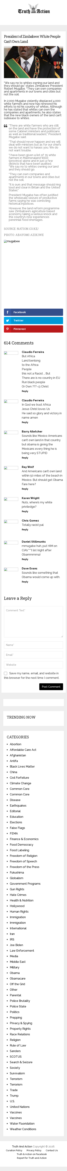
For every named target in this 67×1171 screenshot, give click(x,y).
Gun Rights (17, 889)
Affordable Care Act (23, 750)
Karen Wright (30, 498)
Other (13, 989)
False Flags (17, 828)
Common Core (19, 789)
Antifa (14, 761)
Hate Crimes (18, 895)
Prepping (16, 1017)
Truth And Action (22, 1146)
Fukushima (17, 872)
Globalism (16, 878)
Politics (14, 1012)
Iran (12, 934)
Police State (18, 1006)
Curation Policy (14, 1150)
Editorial (15, 811)
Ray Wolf (28, 467)
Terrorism (16, 1079)
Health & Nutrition (21, 900)
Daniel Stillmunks (34, 541)
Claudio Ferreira (33, 352)
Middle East (18, 962)
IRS (12, 939)
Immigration (18, 917)
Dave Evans (29, 568)
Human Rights (19, 911)
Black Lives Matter (22, 766)
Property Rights (20, 1028)
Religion (15, 1040)
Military (14, 967)
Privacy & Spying (21, 1023)
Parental (15, 995)
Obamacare (18, 978)
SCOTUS (16, 1056)
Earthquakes (18, 805)
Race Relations (20, 1034)
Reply (25, 391)
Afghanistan (18, 755)
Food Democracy (21, 844)
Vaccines (16, 1112)
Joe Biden (16, 945)
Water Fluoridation (22, 1123)
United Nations (20, 1107)
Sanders (15, 1051)
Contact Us (52, 1150)
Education (16, 816)
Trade (14, 1090)
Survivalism (17, 1073)
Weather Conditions (23, 1129)
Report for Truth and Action (32, 1158)
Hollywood (17, 906)
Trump (14, 1095)
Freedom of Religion (23, 856)
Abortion (15, 744)
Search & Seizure (21, 1062)
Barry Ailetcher (32, 431)
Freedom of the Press (24, 867)
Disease (15, 800)
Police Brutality (20, 1001)
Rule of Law (18, 1045)
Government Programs (25, 883)
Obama (15, 973)
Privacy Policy (34, 1150)
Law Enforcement (22, 950)
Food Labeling (19, 850)
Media (14, 956)
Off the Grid (17, 984)
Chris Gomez (30, 520)
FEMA (14, 833)
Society (15, 1068)
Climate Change (20, 783)
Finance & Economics (24, 839)
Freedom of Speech (23, 861)
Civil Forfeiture (19, 777)
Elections (16, 822)
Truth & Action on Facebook (32, 1154)
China (13, 772)
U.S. (12, 1101)
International (18, 928)
